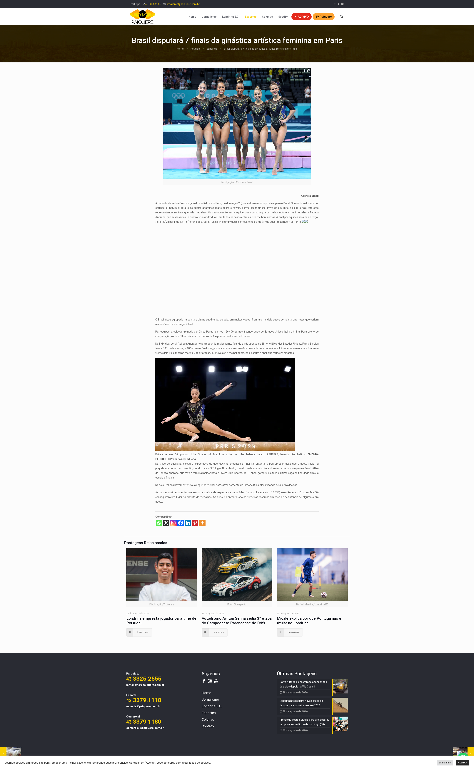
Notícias (195, 48)
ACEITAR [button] (462, 762)
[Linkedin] (188, 523)
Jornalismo (210, 699)
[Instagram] (173, 523)
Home (180, 48)
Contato (208, 726)
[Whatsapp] (159, 523)
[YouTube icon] (338, 4)
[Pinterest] (195, 523)
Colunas (208, 719)
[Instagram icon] (342, 4)
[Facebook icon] (334, 4)
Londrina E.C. (212, 706)
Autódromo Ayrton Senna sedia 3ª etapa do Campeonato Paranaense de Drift (237, 620)
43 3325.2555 (153, 4)
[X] (166, 523)
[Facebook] (180, 523)
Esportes (212, 48)
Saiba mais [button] (445, 762)
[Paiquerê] (142, 16)
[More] (202, 523)
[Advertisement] (237, 253)
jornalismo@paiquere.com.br (183, 4)
